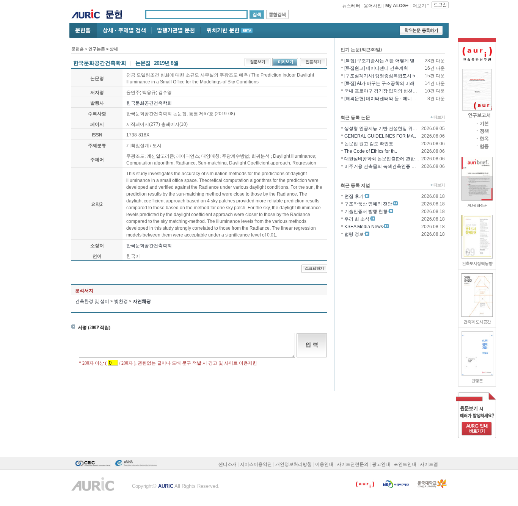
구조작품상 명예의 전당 (368, 204)
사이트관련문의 (353, 464)
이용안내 (324, 464)
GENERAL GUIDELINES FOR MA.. (380, 136)
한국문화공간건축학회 (149, 103)
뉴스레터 (351, 5)
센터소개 (227, 464)
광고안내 (381, 464)
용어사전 (373, 5)
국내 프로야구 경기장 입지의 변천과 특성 (385, 91)
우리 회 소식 (356, 219)
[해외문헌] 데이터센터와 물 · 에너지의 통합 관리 (392, 98)
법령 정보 (354, 234)
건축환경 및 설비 (92, 301)
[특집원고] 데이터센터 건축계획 (376, 68)
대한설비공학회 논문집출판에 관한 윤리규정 (389, 158)
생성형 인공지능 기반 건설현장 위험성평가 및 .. (392, 128)
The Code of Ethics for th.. (370, 151)
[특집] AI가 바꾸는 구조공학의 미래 (379, 83)
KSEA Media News (363, 226)
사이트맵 (429, 464)
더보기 (419, 5)
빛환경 (121, 301)
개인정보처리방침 (293, 464)
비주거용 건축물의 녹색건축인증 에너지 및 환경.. (393, 166)
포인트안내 (405, 464)
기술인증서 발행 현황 (366, 211)
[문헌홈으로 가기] (116, 15)
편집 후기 (354, 196)
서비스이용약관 (256, 464)
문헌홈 (77, 49)
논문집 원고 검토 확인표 (368, 143)
